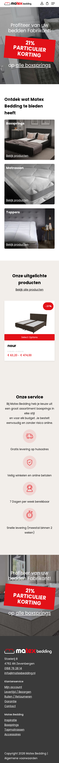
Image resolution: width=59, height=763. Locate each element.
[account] (42, 3)
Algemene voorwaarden (20, 758)
